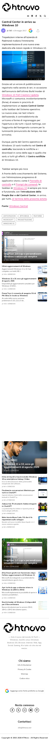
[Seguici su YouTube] (31, 710)
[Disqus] (24, 340)
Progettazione (25, 220)
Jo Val (9, 30)
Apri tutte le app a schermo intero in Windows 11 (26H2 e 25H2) (17, 588)
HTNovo (25, 738)
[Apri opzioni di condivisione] (38, 30)
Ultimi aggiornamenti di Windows (16, 266)
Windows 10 (20, 188)
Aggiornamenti (10, 250)
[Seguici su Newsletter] (24, 710)
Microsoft (8, 220)
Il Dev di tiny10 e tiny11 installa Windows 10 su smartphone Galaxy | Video (19, 478)
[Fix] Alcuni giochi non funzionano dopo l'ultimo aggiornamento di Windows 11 (18, 574)
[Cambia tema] (32, 16)
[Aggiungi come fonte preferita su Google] (31, 31)
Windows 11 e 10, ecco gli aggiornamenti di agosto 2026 (21, 466)
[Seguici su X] (40, 16)
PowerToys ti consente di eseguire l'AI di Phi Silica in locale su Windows (19, 294)
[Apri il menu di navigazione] (28, 16)
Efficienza (24, 216)
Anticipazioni (9, 216)
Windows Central (18, 206)
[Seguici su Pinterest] (37, 710)
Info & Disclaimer (24, 665)
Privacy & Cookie (24, 669)
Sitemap (24, 674)
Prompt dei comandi (26, 184)
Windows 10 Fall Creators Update (20, 94)
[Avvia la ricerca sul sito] (45, 16)
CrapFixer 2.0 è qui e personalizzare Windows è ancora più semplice (22, 255)
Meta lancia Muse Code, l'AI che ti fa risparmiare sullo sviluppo (17, 518)
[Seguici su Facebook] (36, 16)
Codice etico (25, 678)
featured (38, 216)
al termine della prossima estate (29, 198)
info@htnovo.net (24, 728)
